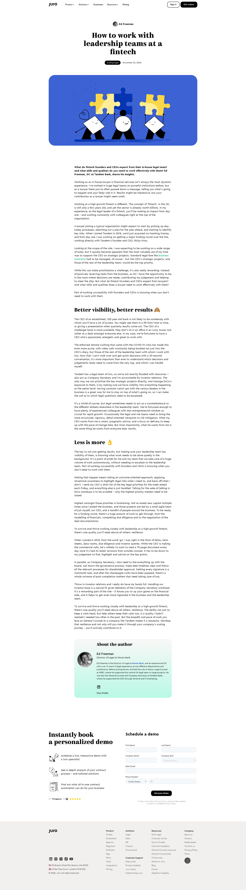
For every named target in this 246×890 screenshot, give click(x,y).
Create (109, 834)
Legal (128, 834)
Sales (128, 838)
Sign (108, 854)
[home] (53, 4)
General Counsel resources (164, 850)
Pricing (126, 4)
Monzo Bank (138, 663)
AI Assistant (111, 838)
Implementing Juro (134, 873)
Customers (98, 4)
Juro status (131, 869)
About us (188, 834)
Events (155, 869)
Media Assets (190, 842)
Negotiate (110, 846)
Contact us (189, 846)
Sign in (173, 4)
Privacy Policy (190, 850)
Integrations (111, 865)
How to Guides (158, 842)
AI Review (110, 850)
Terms (187, 854)
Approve (110, 842)
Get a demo (189, 4)
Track (108, 861)
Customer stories (159, 838)
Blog (154, 865)
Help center (131, 861)
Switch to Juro (158, 861)
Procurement (131, 850)
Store (108, 858)
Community (157, 858)
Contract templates (160, 846)
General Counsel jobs (161, 854)
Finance (129, 846)
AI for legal (156, 834)
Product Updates (133, 865)
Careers (188, 838)
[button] (70, 4)
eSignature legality (160, 873)
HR (127, 842)
